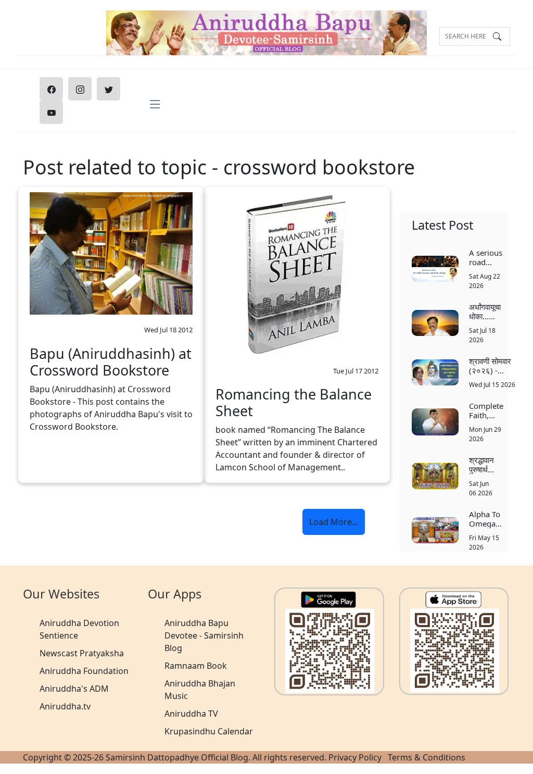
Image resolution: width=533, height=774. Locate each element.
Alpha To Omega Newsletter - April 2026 (488, 518)
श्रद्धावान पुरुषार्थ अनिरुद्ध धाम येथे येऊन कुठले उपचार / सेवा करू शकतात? (481, 464)
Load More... (333, 522)
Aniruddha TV (191, 713)
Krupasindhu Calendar (208, 731)
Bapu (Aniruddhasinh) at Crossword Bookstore (111, 362)
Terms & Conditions (426, 757)
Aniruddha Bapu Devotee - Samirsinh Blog (204, 635)
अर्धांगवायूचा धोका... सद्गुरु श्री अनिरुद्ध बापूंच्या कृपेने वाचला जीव (485, 311)
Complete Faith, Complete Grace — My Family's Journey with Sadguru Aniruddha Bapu (488, 410)
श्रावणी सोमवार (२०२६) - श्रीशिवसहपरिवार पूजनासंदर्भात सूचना (492, 365)
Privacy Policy (355, 757)
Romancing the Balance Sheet (293, 403)
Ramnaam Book (195, 665)
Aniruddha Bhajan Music (199, 690)
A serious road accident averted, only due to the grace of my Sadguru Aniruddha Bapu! (488, 257)
